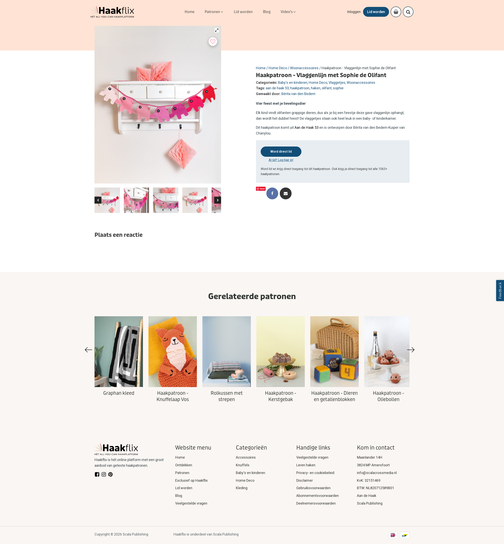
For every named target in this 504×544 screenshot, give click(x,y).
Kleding (241, 488)
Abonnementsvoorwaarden (317, 496)
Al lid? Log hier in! (281, 160)
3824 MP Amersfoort (373, 465)
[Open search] (408, 12)
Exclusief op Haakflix (191, 480)
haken (315, 88)
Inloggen (354, 12)
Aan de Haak (366, 496)
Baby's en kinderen (292, 82)
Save (262, 188)
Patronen (182, 473)
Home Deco (278, 68)
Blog (178, 496)
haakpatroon (299, 88)
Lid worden (376, 12)
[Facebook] (272, 193)
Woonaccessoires (304, 68)
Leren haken (305, 465)
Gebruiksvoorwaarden (313, 488)
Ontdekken (183, 465)
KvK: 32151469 (368, 480)
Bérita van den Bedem (298, 94)
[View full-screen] (216, 30)
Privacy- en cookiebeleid (315, 473)
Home (261, 68)
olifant (327, 88)
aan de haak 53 (277, 88)
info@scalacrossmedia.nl (377, 473)
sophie (338, 88)
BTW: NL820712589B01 (375, 488)
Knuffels (242, 465)
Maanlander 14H (369, 457)
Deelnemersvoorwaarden (316, 503)
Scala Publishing (370, 503)
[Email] (286, 193)
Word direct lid (281, 151)
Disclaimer (304, 480)
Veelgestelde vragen (191, 503)
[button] (214, 12)
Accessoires (246, 457)
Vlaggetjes (337, 82)
